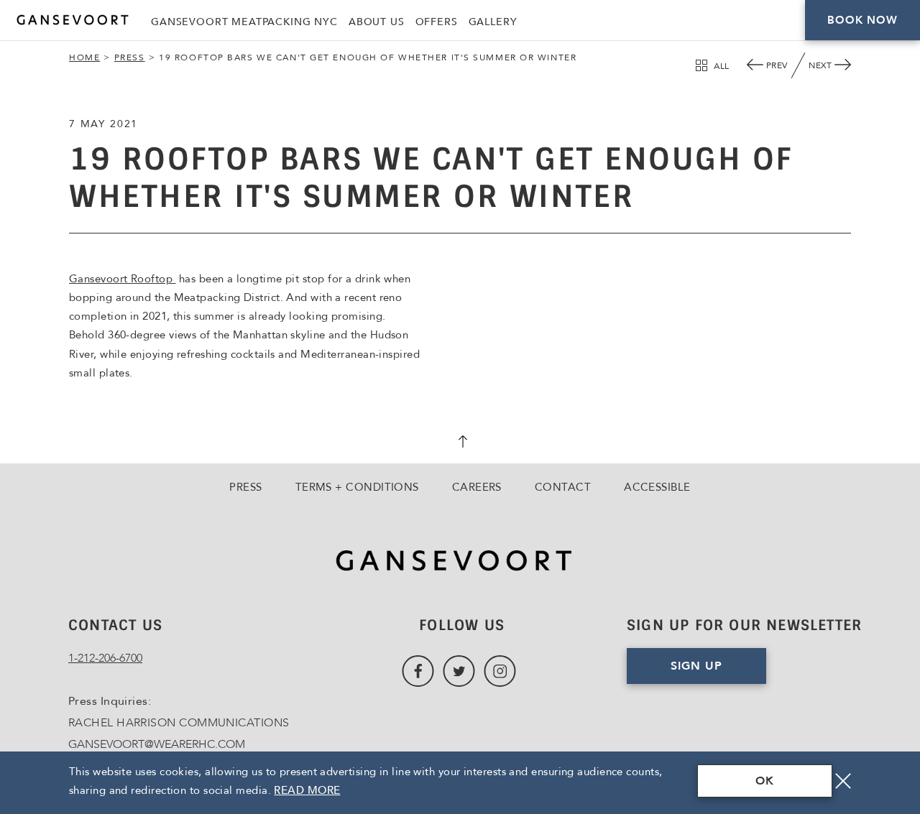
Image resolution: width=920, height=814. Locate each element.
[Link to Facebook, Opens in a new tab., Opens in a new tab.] (418, 671)
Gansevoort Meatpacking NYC (244, 22)
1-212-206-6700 (105, 658)
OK (764, 781)
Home (84, 57)
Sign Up (696, 666)
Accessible (657, 487)
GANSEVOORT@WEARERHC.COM (156, 744)
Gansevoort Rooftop (122, 279)
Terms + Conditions (357, 487)
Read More (307, 790)
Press (129, 57)
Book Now (862, 20)
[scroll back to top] (460, 443)
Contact (563, 487)
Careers (477, 487)
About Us (377, 22)
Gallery (493, 22)
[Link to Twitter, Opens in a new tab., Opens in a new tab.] (459, 671)
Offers (436, 22)
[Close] (843, 781)
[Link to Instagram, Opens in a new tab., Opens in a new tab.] (500, 671)
